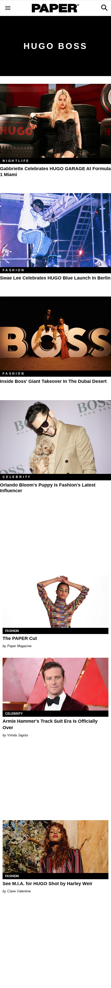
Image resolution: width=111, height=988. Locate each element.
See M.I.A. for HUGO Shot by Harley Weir (47, 883)
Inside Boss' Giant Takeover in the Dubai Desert (53, 381)
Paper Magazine (19, 646)
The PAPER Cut (20, 638)
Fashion (14, 270)
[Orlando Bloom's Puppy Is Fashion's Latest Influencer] (55, 437)
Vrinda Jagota (17, 735)
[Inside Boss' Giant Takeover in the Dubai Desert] (55, 333)
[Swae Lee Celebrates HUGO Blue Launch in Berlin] (55, 230)
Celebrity (17, 477)
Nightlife (16, 161)
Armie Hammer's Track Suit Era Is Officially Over (50, 724)
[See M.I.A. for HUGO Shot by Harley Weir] (55, 846)
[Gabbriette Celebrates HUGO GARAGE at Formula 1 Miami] (55, 121)
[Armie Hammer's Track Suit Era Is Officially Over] (55, 684)
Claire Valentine (19, 891)
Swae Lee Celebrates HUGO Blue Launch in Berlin (55, 278)
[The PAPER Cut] (55, 601)
